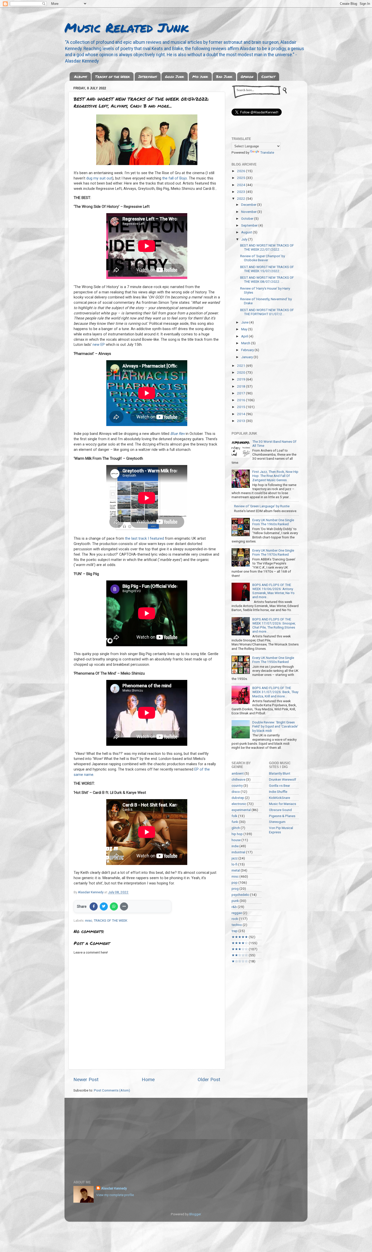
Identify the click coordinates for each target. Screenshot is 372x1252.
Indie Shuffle (278, 792)
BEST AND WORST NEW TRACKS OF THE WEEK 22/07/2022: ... (267, 247)
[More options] (124, 906)
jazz (235, 858)
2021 (241, 366)
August (247, 232)
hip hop (237, 834)
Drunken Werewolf (282, 779)
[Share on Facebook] (94, 906)
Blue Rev (177, 433)
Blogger (195, 1214)
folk (234, 816)
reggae (237, 913)
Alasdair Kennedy (114, 1188)
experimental (241, 810)
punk (235, 901)
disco (236, 792)
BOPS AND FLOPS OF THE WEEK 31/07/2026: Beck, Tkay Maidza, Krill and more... (275, 692)
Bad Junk (224, 76)
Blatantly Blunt (279, 773)
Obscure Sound (280, 810)
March (246, 343)
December (249, 205)
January (247, 357)
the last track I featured (144, 538)
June (245, 322)
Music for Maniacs (282, 804)
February (248, 350)
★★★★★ (240, 937)
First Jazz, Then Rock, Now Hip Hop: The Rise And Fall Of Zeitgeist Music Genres (275, 476)
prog (235, 888)
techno (237, 925)
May (244, 329)
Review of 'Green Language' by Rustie (262, 506)
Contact (268, 76)
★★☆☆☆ (240, 955)
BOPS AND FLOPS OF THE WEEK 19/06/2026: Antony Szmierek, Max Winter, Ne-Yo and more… (273, 591)
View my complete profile (115, 1195)
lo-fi (234, 864)
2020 (241, 372)
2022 (241, 198)
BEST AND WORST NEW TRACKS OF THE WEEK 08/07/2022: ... (267, 279)
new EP (99, 344)
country (237, 785)
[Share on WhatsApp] (114, 906)
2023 (241, 192)
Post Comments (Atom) (112, 1090)
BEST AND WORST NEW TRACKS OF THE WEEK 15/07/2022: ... (267, 269)
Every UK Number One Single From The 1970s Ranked (273, 552)
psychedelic (240, 895)
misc (88, 920)
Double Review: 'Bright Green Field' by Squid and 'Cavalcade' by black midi (275, 726)
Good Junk (174, 76)
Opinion (247, 76)
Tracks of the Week (112, 76)
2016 (241, 400)
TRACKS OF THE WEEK (110, 920)
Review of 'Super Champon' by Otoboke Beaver (262, 258)
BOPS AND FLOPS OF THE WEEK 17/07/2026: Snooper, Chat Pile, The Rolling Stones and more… (274, 625)
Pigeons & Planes (282, 816)
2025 (241, 178)
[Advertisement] (186, 1135)
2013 (241, 421)
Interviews (147, 76)
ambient (238, 773)
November (249, 212)
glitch (236, 828)
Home (148, 1079)
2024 (241, 185)
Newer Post (85, 1079)
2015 (241, 407)
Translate (267, 152)
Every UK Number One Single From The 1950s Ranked (273, 660)
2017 (241, 393)
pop (235, 882)
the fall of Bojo (174, 178)
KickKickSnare (279, 798)
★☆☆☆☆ (240, 961)
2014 (241, 414)
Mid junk (200, 76)
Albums (80, 76)
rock (235, 919)
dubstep (238, 798)
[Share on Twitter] (104, 906)
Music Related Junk (127, 27)
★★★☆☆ (240, 949)
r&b (234, 907)
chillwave (238, 779)
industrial (238, 852)
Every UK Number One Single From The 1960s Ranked (273, 522)
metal (236, 870)
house (236, 840)
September (249, 225)
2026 (241, 171)
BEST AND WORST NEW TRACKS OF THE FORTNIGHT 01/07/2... (267, 312)
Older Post (209, 1079)
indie (235, 846)
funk (235, 822)
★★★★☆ (240, 943)
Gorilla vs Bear (279, 785)
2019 (241, 379)
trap (235, 931)
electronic (239, 804)
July (244, 239)
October (247, 218)
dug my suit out (99, 178)
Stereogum (277, 822)
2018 (241, 386)
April (245, 336)
